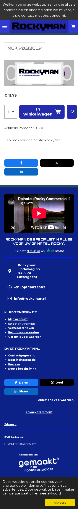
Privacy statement (39, 412)
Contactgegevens (21, 355)
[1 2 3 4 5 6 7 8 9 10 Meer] (10, 112)
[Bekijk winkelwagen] (73, 26)
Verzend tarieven (21, 328)
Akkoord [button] (60, 502)
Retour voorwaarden (23, 332)
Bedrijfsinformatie (22, 359)
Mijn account (18, 319)
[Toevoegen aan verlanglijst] (72, 112)
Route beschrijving (22, 368)
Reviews (14, 364)
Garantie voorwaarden (25, 336)
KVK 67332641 (14, 437)
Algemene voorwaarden (56, 400)
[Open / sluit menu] (5, 26)
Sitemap (10, 424)
